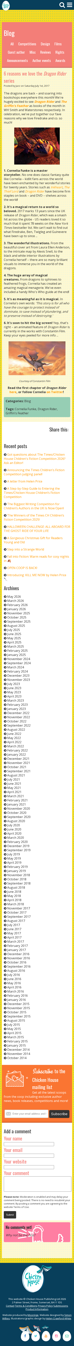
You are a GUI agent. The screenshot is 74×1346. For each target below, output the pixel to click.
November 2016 (18, 958)
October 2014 (16, 1058)
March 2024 (15, 667)
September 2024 (19, 663)
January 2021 (16, 804)
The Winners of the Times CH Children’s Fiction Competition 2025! (34, 517)
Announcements (17, 60)
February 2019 (17, 867)
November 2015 (18, 1008)
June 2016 (14, 979)
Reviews (45, 52)
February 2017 (17, 946)
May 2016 (14, 983)
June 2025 (14, 634)
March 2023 (15, 700)
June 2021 (14, 784)
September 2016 (19, 966)
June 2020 (14, 829)
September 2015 (19, 1016)
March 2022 (15, 746)
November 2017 (18, 908)
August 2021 (16, 775)
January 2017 (16, 950)
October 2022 (16, 721)
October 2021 (16, 767)
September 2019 (19, 850)
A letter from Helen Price (24, 481)
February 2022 (17, 750)
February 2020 (17, 842)
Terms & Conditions (26, 1305)
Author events (41, 60)
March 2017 (15, 941)
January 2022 (16, 754)
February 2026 (17, 605)
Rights (59, 52)
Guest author (16, 52)
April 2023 (14, 696)
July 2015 (13, 1025)
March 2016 (15, 991)
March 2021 (15, 796)
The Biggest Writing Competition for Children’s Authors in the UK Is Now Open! (34, 506)
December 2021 (18, 759)
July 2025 (13, 630)
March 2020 (15, 838)
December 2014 (18, 1050)
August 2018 (16, 887)
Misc (33, 52)
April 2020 (14, 833)
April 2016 (14, 987)
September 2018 (19, 883)
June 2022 (14, 734)
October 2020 (16, 813)
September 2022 (19, 725)
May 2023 (14, 692)
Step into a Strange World (25, 549)
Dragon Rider (47, 409)
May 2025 (14, 638)
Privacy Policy (45, 1305)
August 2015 (16, 1020)
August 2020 (16, 821)
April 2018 (14, 900)
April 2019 (14, 862)
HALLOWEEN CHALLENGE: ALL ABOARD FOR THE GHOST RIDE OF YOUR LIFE (37, 529)
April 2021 (14, 792)
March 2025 (15, 646)
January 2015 (16, 1045)
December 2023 (18, 675)
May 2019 (14, 858)
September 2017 (19, 917)
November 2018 (18, 875)
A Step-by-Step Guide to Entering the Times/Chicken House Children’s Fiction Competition (32, 492)
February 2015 (17, 1041)
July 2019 (13, 854)
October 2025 (16, 617)
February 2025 (17, 651)
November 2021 (18, 763)
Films (58, 43)
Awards (60, 60)
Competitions (27, 43)
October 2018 (16, 879)
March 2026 (15, 601)
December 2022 (18, 713)
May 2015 (14, 1029)
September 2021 (19, 771)
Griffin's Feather (17, 413)
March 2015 (15, 1037)
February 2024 (17, 671)
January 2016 (16, 1000)
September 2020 (19, 817)
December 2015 (18, 1004)
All (12, 43)
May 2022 (14, 738)
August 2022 (16, 730)
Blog (27, 401)
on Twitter (54, 392)
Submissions (60, 1305)
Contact (10, 1305)
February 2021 (17, 800)
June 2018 (14, 892)
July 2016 (13, 975)
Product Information (37, 1309)
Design (45, 43)
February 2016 (17, 995)
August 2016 (16, 971)
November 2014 (18, 1054)
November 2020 (18, 808)
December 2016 (18, 954)
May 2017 (14, 933)
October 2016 (16, 962)
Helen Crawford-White (58, 1318)
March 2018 (15, 904)
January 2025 (16, 655)
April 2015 (14, 1033)
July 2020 (13, 825)
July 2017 (13, 925)
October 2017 (16, 912)
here (13, 392)
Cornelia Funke (25, 409)
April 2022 (14, 742)
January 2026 (16, 609)
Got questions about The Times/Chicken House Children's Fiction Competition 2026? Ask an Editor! (34, 458)
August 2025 (16, 626)
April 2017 (14, 937)
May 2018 (14, 896)
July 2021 (13, 779)
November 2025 (18, 613)
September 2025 (19, 621)
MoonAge (33, 1315)
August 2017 (16, 921)
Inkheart (57, 187)
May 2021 (14, 788)
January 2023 (16, 709)
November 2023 (18, 680)
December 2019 (18, 846)
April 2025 (14, 642)
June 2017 (14, 929)
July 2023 (13, 684)
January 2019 (16, 871)
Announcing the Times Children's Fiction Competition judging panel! (34, 472)
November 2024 (18, 659)
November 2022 (18, 717)
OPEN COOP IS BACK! (22, 568)
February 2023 (17, 705)
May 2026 (14, 597)
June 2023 (14, 688)
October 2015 (16, 1012)
